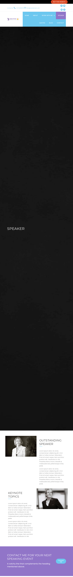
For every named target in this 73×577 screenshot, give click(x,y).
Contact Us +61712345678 (15, 8)
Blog (51, 23)
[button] (54, 15)
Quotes (42, 23)
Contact (60, 23)
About (35, 15)
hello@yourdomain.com (33, 8)
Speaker (61, 15)
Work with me (47, 15)
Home (27, 15)
